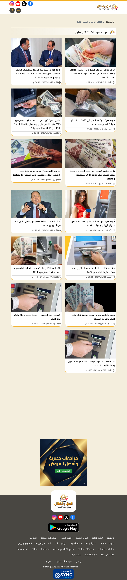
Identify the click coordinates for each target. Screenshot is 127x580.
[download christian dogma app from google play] (63, 527)
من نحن (79, 561)
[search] (12, 10)
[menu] (18, 10)
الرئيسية (110, 21)
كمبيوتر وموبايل (25, 543)
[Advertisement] (63, 416)
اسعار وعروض (22, 549)
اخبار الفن (33, 538)
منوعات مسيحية (107, 543)
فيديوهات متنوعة (48, 538)
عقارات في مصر (107, 555)
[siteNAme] (108, 7)
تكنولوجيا (45, 549)
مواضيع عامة (60, 543)
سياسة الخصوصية (64, 561)
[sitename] (63, 501)
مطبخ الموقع (76, 543)
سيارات (34, 549)
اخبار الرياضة (90, 543)
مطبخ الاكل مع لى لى (63, 549)
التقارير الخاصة (82, 538)
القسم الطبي (66, 538)
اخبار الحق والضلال (106, 549)
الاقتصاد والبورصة (43, 543)
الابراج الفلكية (90, 555)
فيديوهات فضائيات (86, 549)
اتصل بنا (48, 561)
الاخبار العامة (97, 538)
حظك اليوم (76, 555)
